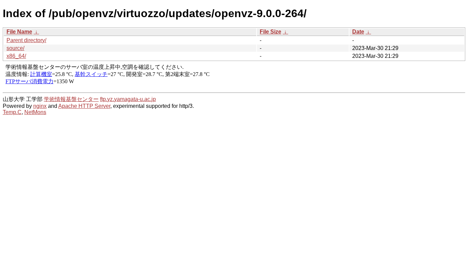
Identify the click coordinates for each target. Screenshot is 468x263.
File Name (19, 32)
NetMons (35, 112)
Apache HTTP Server (84, 106)
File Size (270, 32)
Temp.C (12, 112)
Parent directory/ (26, 40)
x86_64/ (16, 56)
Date (358, 32)
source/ (15, 48)
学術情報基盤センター (71, 99)
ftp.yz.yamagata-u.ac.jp (128, 99)
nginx (40, 106)
